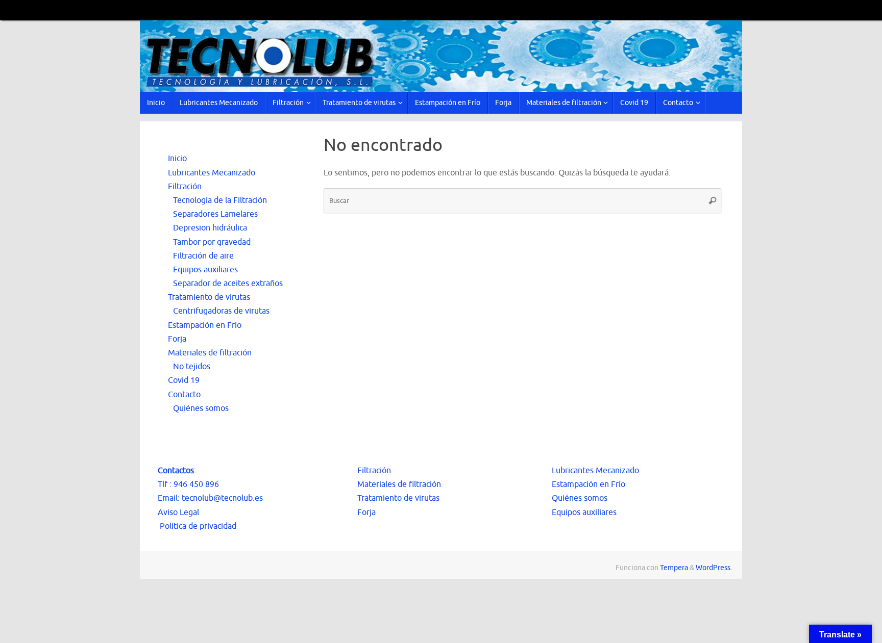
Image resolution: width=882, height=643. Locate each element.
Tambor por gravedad (212, 242)
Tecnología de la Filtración (220, 200)
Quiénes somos (201, 408)
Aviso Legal (178, 512)
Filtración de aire (203, 256)
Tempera (674, 567)
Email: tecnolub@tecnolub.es (210, 498)
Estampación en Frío (204, 325)
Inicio (177, 158)
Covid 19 (184, 380)
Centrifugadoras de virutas (221, 311)
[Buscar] (712, 201)
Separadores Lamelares (215, 214)
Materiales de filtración (210, 353)
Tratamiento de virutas (209, 297)
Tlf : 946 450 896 (188, 484)
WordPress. (714, 567)
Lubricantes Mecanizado (211, 173)
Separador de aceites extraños (228, 283)
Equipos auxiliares (205, 270)
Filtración (185, 187)
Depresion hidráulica (210, 228)
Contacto (184, 395)
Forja (177, 339)
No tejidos (191, 367)
